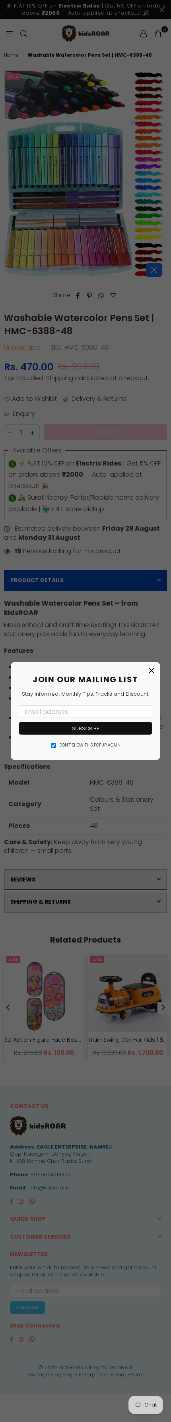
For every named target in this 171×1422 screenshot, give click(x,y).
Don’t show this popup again (89, 745)
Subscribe (85, 728)
